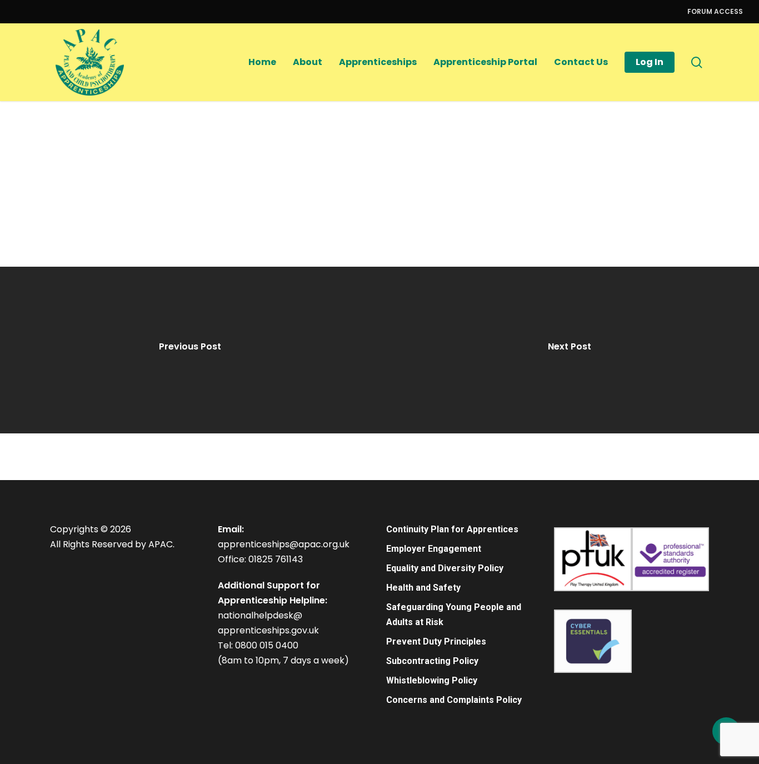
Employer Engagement (433, 548)
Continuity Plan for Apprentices (452, 529)
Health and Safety (423, 587)
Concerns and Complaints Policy (454, 700)
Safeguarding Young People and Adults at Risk (453, 614)
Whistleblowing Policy (431, 680)
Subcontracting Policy (432, 661)
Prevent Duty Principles (436, 641)
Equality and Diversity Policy (444, 568)
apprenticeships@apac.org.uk (283, 544)
